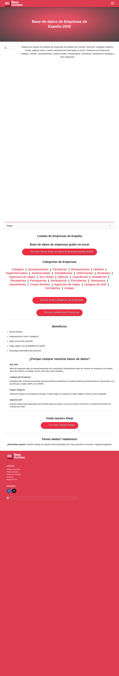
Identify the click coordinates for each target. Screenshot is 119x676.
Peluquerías (38, 280)
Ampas (69, 288)
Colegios (18, 269)
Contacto (10, 477)
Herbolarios (59, 280)
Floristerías (79, 280)
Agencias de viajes (22, 276)
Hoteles (99, 269)
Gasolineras (17, 284)
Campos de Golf (95, 284)
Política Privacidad (13, 469)
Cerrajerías (52, 288)
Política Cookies (12, 472)
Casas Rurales (40, 284)
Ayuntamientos (38, 269)
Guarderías (80, 276)
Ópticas (63, 276)
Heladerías (99, 276)
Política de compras (14, 474)
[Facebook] (9, 491)
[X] (14, 491)
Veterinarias (84, 273)
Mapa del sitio (12, 479)
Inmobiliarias (63, 273)
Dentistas (103, 273)
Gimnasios (98, 280)
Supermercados (17, 273)
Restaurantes (80, 269)
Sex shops (46, 276)
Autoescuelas (41, 273)
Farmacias (60, 269)
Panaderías (18, 280)
